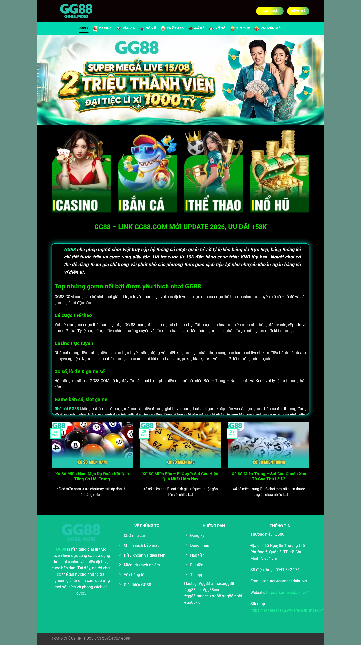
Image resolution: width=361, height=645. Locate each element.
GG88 (83, 28)
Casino (105, 28)
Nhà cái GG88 (67, 408)
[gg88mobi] (76, 11)
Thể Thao (175, 28)
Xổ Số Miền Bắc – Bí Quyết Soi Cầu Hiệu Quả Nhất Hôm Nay (180, 477)
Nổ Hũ (151, 28)
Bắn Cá (129, 28)
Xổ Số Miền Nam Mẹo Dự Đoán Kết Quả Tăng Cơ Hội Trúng (92, 477)
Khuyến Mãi (271, 28)
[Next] (310, 466)
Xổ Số (220, 28)
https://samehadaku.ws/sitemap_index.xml (288, 610)
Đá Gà (199, 28)
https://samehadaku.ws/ (287, 592)
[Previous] (50, 466)
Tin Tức (243, 28)
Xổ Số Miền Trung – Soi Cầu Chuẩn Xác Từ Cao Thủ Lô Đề (269, 477)
